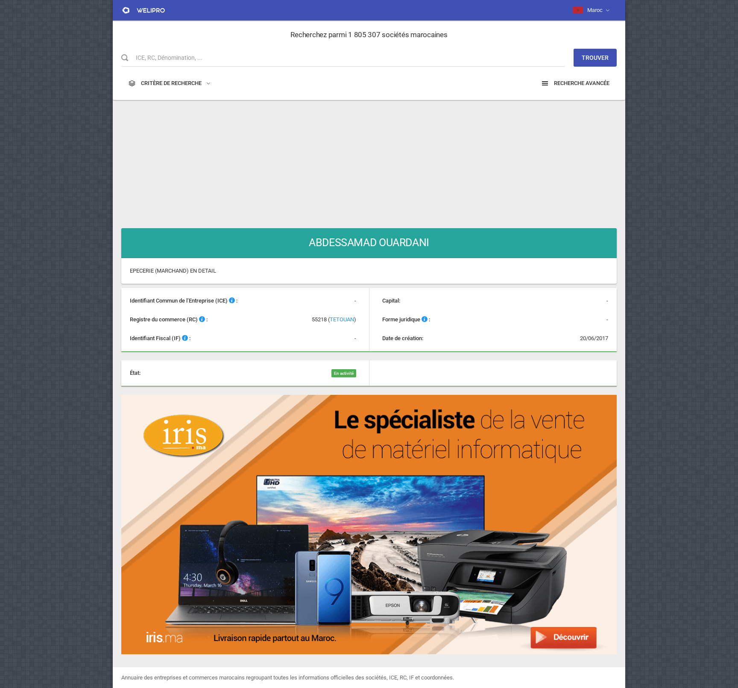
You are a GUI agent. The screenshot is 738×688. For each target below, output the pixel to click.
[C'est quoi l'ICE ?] (232, 300)
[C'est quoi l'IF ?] (185, 338)
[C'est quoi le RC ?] (202, 319)
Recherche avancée (581, 83)
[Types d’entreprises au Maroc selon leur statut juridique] (425, 319)
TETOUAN (342, 319)
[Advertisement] (369, 160)
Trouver (595, 57)
